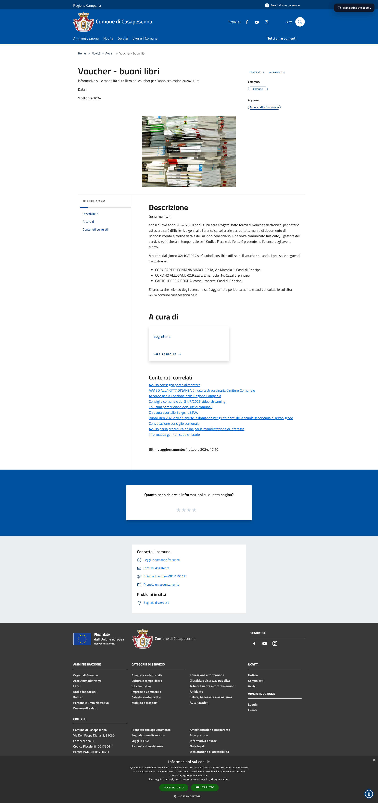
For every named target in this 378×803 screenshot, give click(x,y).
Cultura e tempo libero (147, 680)
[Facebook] (245, 21)
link (227, 779)
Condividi (255, 72)
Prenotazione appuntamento (151, 729)
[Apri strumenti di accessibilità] (369, 794)
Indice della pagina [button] (94, 201)
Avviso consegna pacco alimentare (174, 385)
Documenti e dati (84, 708)
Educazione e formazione (207, 675)
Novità (96, 53)
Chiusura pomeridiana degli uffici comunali (180, 407)
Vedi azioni (275, 72)
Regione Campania (87, 5)
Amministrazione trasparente (210, 729)
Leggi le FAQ (140, 740)
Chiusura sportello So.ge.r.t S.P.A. (173, 412)
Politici (77, 697)
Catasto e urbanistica (146, 697)
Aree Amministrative (87, 680)
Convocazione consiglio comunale (174, 423)
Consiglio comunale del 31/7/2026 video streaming (187, 401)
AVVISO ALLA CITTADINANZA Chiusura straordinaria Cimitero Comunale (202, 390)
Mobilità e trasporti (145, 702)
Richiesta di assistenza (147, 746)
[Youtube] (255, 21)
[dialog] (189, 779)
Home (82, 53)
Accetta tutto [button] (174, 787)
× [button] (373, 760)
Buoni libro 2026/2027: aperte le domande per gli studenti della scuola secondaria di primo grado (221, 418)
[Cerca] (300, 22)
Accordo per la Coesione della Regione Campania (185, 396)
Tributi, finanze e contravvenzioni (212, 686)
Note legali (197, 746)
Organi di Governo (85, 675)
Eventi (252, 710)
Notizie (253, 675)
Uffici (77, 686)
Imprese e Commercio (146, 691)
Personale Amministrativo (91, 702)
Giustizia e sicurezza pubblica (210, 680)
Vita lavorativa (141, 686)
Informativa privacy (203, 740)
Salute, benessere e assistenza (211, 697)
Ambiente (196, 691)
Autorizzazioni (199, 702)
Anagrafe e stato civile (147, 675)
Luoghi (253, 704)
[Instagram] (265, 21)
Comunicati (255, 680)
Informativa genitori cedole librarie (174, 434)
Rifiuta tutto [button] (204, 787)
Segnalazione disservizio (148, 735)
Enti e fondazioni (84, 691)
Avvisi (109, 53)
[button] (189, 796)
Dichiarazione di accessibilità (209, 751)
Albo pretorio (199, 735)
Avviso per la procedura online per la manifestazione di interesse (196, 429)
